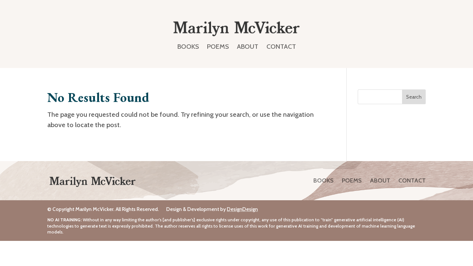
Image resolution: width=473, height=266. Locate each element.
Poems (218, 46)
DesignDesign (242, 209)
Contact (281, 46)
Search (414, 96)
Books (188, 46)
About (247, 46)
